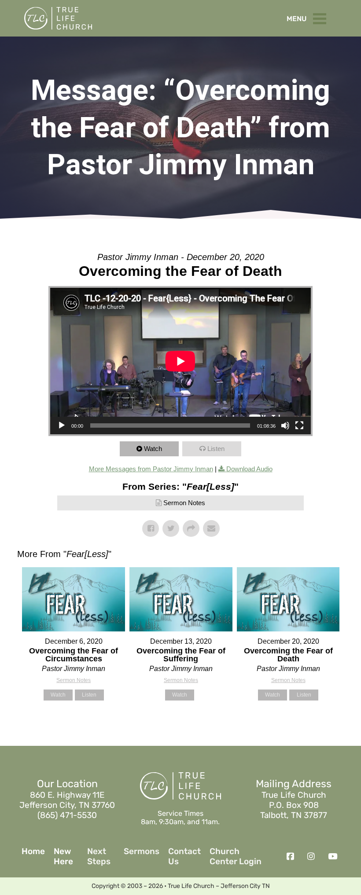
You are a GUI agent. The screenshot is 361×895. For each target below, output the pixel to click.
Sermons (141, 851)
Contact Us (184, 856)
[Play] (61, 425)
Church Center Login (236, 856)
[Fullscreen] (299, 425)
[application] (180, 361)
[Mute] (285, 425)
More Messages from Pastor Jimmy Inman (151, 469)
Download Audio (249, 469)
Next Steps (99, 856)
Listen (216, 448)
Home (33, 851)
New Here (63, 856)
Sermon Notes (184, 502)
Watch (153, 448)
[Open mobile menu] (321, 16)
